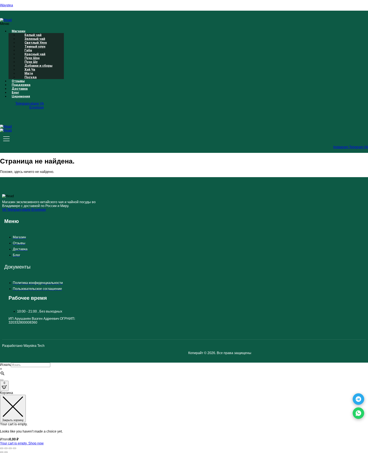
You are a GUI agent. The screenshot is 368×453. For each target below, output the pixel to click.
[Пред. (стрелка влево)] (1, 452)
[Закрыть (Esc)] (14, 448)
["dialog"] (184, 418)
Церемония (21, 96)
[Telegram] (358, 399)
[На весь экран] (6, 448)
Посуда (30, 77)
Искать (5, 364)
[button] (97, 24)
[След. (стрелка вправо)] (6, 452)
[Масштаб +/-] (1, 448)
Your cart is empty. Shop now (22, 443)
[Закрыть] (1, 380)
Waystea (6, 5)
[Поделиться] (10, 448)
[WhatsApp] (358, 413)
